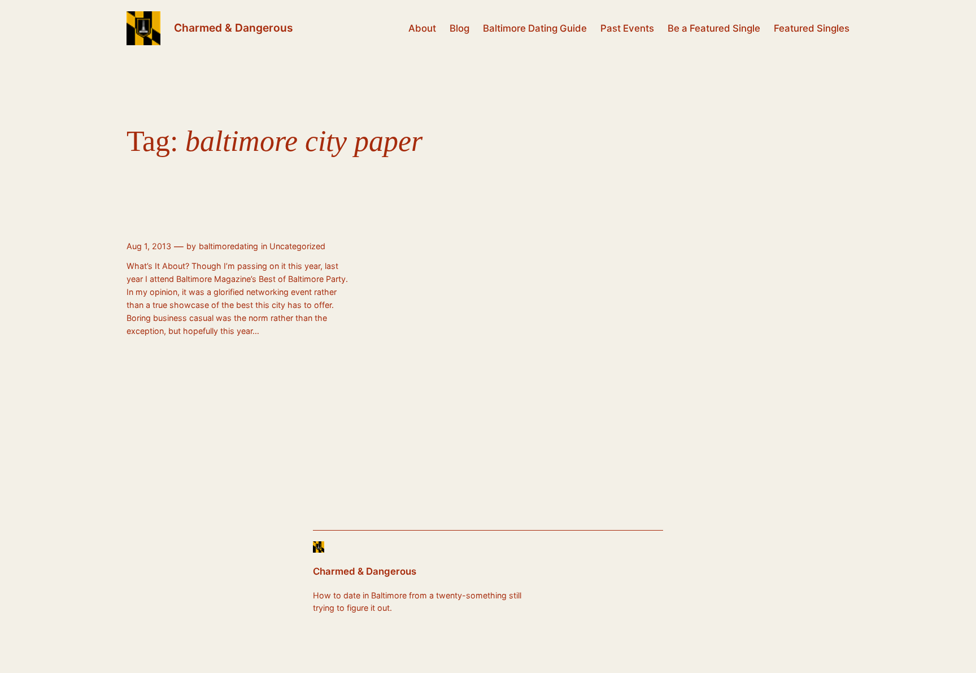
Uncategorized (297, 246)
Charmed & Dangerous (233, 27)
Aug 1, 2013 (149, 246)
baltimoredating (228, 246)
